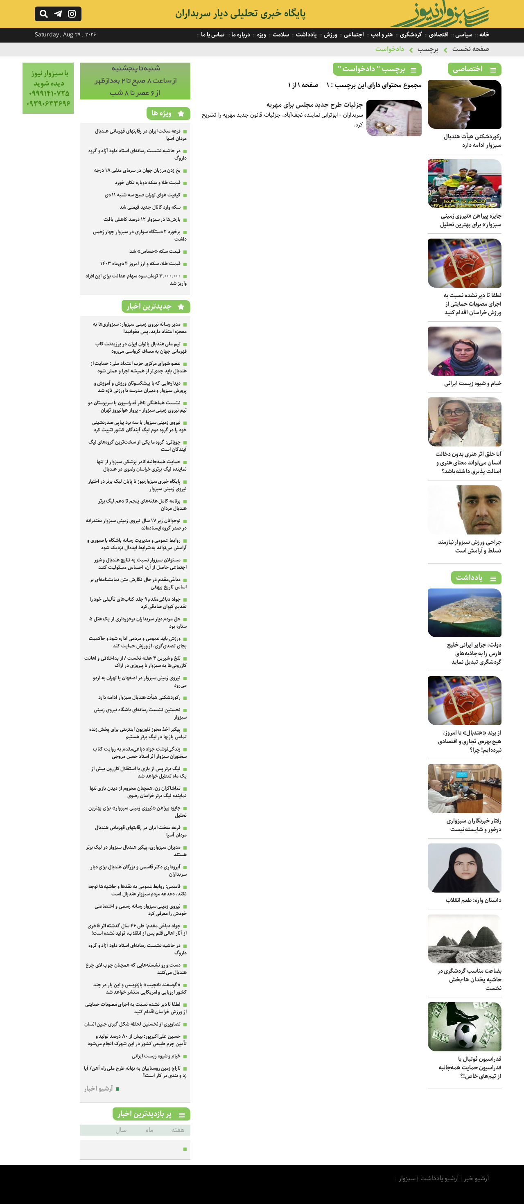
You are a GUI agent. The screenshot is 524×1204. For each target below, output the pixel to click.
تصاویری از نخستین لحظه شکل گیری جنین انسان (132, 1024)
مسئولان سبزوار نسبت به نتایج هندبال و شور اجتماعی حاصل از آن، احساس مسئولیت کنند (140, 564)
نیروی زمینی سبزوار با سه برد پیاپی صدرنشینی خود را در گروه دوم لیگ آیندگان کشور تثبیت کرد (139, 426)
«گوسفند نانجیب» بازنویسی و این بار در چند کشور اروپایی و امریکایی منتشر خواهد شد (140, 989)
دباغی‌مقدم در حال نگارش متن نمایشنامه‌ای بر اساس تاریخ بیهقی (138, 583)
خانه (483, 35)
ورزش (330, 35)
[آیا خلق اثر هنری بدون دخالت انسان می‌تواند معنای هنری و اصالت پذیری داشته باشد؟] (464, 444)
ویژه (261, 35)
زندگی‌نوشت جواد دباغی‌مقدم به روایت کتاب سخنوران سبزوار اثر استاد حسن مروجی (140, 753)
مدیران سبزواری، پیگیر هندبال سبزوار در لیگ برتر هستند (136, 851)
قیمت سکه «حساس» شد (155, 251)
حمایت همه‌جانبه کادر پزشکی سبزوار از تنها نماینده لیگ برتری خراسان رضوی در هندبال (142, 465)
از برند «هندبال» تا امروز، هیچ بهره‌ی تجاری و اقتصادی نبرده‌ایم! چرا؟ (469, 741)
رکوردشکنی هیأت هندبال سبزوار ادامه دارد (472, 141)
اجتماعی (353, 35)
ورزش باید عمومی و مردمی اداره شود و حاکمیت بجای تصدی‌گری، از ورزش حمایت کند (138, 642)
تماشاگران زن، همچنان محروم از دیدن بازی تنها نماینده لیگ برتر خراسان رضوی (138, 792)
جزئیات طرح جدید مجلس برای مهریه (315, 104)
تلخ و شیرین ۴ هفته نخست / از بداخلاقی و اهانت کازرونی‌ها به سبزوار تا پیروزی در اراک (135, 662)
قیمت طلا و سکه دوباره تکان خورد (148, 182)
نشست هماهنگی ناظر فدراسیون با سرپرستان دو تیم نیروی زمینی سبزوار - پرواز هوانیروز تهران (137, 407)
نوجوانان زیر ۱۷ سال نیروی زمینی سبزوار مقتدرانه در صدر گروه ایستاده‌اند (136, 524)
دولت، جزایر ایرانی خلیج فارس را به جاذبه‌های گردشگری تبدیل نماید (474, 653)
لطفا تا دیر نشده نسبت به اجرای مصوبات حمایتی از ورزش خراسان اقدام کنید (472, 304)
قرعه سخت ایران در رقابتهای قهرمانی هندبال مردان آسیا (141, 135)
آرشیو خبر (476, 1178)
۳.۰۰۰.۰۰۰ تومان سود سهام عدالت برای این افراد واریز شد (136, 280)
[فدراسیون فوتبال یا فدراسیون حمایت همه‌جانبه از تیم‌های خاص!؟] (464, 1049)
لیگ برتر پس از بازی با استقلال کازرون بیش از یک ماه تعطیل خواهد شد (139, 772)
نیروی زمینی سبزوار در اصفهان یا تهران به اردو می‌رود (140, 682)
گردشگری (410, 35)
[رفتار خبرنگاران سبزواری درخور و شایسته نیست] (464, 811)
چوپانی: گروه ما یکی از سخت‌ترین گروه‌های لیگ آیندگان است (137, 446)
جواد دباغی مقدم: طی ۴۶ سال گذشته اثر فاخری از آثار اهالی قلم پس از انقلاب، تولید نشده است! (137, 930)
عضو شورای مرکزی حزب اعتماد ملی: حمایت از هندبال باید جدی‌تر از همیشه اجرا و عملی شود (138, 367)
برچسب (428, 49)
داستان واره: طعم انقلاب (473, 900)
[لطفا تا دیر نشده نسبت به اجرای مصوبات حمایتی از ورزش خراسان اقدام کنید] (464, 285)
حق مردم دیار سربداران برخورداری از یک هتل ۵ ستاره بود (138, 623)
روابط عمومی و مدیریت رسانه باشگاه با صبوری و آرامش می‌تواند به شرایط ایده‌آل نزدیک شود (137, 544)
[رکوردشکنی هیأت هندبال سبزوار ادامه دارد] (464, 127)
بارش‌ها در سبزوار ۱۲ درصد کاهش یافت (142, 219)
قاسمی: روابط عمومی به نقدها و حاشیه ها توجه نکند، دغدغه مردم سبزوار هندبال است (137, 890)
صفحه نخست (470, 49)
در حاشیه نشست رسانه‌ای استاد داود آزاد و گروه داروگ (137, 154)
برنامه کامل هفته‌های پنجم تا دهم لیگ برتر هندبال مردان (142, 505)
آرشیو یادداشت (439, 1178)
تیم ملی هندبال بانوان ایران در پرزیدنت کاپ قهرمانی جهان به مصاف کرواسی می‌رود (141, 348)
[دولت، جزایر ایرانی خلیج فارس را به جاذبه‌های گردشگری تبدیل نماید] (464, 635)
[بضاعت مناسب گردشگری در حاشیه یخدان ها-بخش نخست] (464, 961)
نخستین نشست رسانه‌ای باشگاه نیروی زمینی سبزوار (140, 713)
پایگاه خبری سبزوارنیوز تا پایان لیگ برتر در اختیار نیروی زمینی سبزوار (137, 485)
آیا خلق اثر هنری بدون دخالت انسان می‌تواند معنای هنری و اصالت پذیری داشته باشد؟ (468, 462)
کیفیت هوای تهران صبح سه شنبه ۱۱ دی (143, 195)
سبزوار (407, 1178)
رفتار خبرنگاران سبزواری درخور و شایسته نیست (474, 825)
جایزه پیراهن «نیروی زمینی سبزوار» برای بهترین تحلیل (470, 220)
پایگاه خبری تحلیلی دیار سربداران (240, 13)
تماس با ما (212, 35)
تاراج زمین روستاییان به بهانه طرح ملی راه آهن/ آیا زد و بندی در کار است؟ (135, 1072)
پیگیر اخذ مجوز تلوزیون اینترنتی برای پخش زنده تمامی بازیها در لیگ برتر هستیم (138, 733)
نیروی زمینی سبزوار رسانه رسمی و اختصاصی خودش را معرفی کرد (141, 910)
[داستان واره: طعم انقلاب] (464, 890)
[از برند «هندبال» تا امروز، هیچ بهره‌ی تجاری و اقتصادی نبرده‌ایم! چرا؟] (464, 723)
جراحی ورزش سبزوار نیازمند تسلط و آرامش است (469, 546)
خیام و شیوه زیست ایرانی (472, 383)
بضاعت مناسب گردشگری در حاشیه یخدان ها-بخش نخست (469, 979)
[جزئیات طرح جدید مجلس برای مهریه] (394, 134)
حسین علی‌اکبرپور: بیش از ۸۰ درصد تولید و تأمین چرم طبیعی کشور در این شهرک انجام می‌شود (137, 1040)
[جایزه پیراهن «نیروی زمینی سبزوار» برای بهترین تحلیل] (464, 206)
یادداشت (306, 35)
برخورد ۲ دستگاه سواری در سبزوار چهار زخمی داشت (140, 236)
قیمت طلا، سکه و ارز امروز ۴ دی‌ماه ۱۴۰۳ (140, 263)
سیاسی (463, 35)
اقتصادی (438, 35)
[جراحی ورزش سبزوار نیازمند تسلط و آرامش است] (464, 532)
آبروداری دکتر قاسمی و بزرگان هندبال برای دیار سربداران (138, 871)
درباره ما (240, 35)
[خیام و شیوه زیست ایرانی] (464, 373)
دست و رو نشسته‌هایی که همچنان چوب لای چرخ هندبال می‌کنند (136, 969)
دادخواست (389, 49)
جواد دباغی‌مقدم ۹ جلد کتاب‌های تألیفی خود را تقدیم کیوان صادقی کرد (138, 603)
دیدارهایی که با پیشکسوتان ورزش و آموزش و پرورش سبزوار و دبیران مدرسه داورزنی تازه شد (140, 387)
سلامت (280, 35)
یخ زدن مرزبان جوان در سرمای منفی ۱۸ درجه (137, 170)
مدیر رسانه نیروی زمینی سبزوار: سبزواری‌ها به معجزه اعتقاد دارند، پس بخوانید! (140, 328)
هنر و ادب (381, 35)
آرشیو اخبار (98, 1088)
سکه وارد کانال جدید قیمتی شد (150, 207)
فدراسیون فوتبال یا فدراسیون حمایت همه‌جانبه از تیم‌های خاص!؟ (470, 1067)
